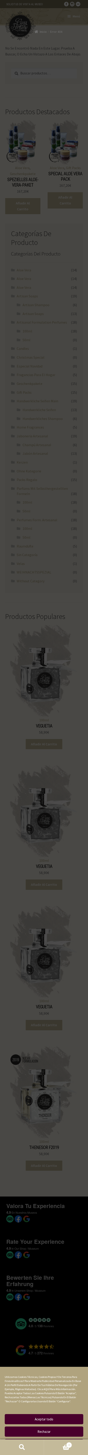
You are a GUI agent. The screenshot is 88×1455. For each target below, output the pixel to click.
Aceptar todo (44, 1419)
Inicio (43, 32)
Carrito (57, 1443)
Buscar (22, 1447)
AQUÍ (47, 1389)
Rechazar (44, 1431)
